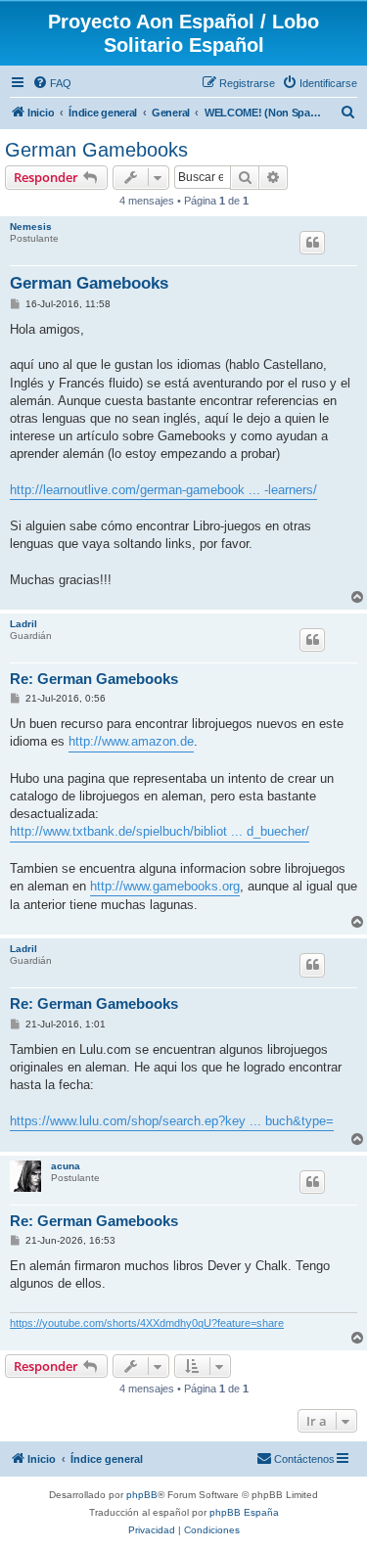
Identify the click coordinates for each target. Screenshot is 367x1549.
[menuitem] (51, 83)
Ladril (23, 623)
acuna (65, 1166)
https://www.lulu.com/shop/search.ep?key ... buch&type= (172, 1121)
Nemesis (31, 226)
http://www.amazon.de (131, 741)
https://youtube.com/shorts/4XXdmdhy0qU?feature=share (147, 1323)
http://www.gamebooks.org (165, 886)
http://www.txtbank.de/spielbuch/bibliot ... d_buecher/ (159, 831)
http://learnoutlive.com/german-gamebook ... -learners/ (163, 489)
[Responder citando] (312, 242)
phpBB (142, 1494)
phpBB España (244, 1512)
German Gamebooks (96, 149)
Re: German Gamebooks (94, 678)
